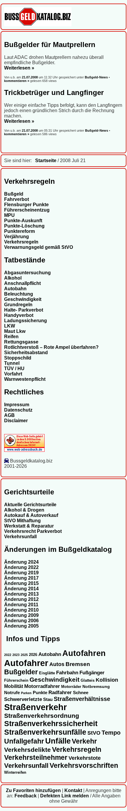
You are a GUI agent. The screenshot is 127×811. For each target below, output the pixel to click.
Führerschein (16, 680)
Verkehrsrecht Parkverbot (33, 531)
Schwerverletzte (23, 699)
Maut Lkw (14, 331)
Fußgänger (92, 672)
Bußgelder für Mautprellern (49, 45)
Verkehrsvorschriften (84, 765)
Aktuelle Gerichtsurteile (30, 504)
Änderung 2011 (21, 604)
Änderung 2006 (21, 620)
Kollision (107, 680)
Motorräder (71, 687)
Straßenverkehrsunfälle (45, 732)
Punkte (40, 692)
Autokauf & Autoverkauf (31, 515)
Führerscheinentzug (27, 209)
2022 (7, 655)
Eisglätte (47, 673)
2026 (33, 654)
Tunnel (11, 363)
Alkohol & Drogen (24, 509)
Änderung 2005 (21, 625)
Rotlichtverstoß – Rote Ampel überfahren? (51, 347)
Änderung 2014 (21, 588)
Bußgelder (21, 672)
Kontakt (73, 790)
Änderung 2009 (21, 615)
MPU (9, 215)
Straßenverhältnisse (82, 699)
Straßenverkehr (35, 707)
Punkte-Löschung (24, 225)
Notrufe (12, 692)
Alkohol (13, 277)
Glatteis (88, 680)
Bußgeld (13, 193)
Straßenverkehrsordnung (41, 715)
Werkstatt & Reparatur (29, 525)
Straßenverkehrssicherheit (50, 723)
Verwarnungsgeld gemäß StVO (38, 247)
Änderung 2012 (21, 599)
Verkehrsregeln (21, 241)
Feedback (25, 795)
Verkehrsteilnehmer (35, 757)
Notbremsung (96, 686)
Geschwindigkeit (22, 299)
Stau (48, 699)
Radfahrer (60, 692)
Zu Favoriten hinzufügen (33, 790)
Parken (26, 693)
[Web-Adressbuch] (24, 450)
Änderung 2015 (21, 583)
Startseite (45, 160)
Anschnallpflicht (22, 283)
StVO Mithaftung (22, 520)
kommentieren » (16, 81)
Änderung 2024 (21, 562)
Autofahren (84, 653)
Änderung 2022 (21, 567)
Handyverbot (18, 315)
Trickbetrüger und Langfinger (54, 92)
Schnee (80, 692)
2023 (15, 655)
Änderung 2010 (21, 609)
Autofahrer (26, 663)
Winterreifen (15, 772)
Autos (56, 664)
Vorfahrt (13, 373)
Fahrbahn (67, 672)
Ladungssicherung (25, 320)
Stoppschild (17, 357)
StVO (93, 733)
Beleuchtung (18, 293)
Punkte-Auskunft (23, 220)
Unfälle (58, 740)
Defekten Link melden (64, 795)
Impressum (16, 404)
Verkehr (84, 741)
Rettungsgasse (21, 341)
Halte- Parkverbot (23, 309)
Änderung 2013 (21, 593)
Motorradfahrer (42, 686)
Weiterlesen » (19, 67)
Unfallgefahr (24, 741)
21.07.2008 (30, 77)
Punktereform (19, 231)
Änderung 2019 (21, 572)
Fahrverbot (16, 199)
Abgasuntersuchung (27, 272)
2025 (24, 655)
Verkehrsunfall (20, 536)
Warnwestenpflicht (24, 379)
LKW (9, 325)
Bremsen (78, 664)
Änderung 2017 (21, 578)
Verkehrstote (85, 758)
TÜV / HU (14, 368)
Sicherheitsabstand (26, 352)
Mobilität (13, 686)
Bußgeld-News (96, 77)
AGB (9, 415)
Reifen (11, 336)
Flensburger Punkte (26, 204)
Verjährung (16, 236)
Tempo (111, 732)
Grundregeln (18, 304)
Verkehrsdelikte (27, 749)
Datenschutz (18, 409)
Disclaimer (16, 420)
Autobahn (15, 288)
